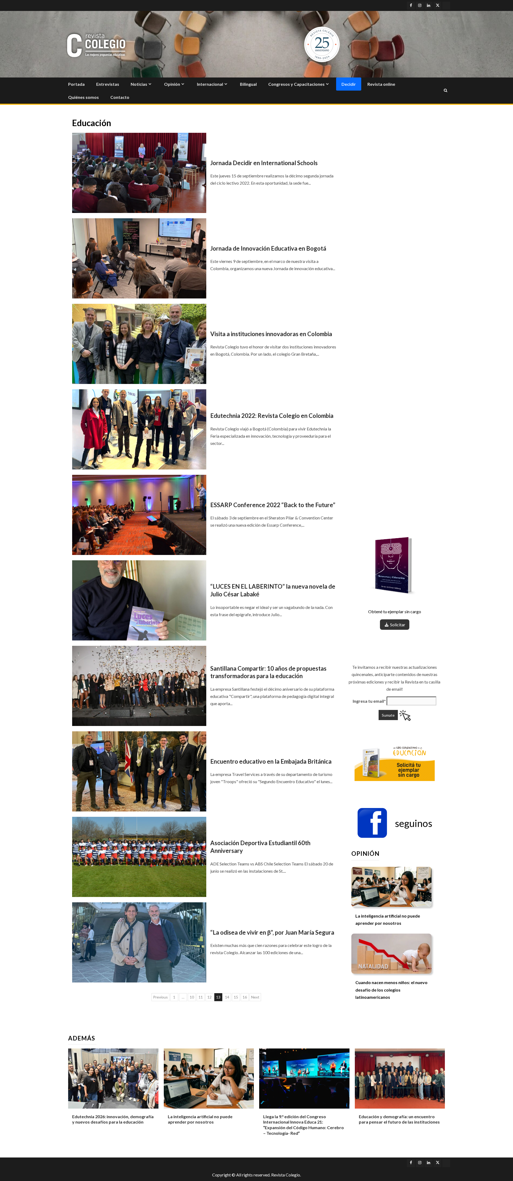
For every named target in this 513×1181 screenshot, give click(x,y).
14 (227, 997)
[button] (395, 823)
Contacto (119, 97)
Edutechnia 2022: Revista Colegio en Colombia (271, 415)
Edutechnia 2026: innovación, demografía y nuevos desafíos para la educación (113, 1119)
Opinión (172, 84)
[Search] (445, 91)
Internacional (210, 84)
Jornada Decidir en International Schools (264, 162)
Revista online (381, 84)
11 (201, 997)
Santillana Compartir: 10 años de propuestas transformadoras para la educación (268, 672)
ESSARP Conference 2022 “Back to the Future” (272, 504)
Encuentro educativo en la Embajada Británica (271, 761)
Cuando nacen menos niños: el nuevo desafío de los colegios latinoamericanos (391, 990)
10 (192, 997)
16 (245, 997)
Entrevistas (107, 84)
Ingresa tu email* (369, 701)
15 (236, 997)
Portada (76, 84)
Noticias (139, 84)
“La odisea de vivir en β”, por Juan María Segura (272, 932)
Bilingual (248, 84)
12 (209, 997)
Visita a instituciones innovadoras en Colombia (271, 333)
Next (255, 997)
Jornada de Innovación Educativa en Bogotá (268, 248)
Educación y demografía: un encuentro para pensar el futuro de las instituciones (399, 1119)
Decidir (348, 84)
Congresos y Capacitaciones (296, 84)
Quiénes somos (83, 97)
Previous (160, 997)
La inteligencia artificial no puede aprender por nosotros (200, 1119)
